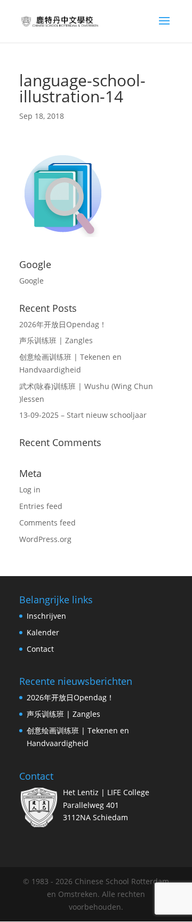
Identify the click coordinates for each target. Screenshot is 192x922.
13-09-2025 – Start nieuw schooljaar (83, 415)
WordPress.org (45, 539)
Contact (40, 649)
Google (31, 281)
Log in (30, 489)
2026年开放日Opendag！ (63, 324)
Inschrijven (46, 616)
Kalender (43, 632)
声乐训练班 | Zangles (56, 340)
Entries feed (40, 506)
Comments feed (47, 522)
